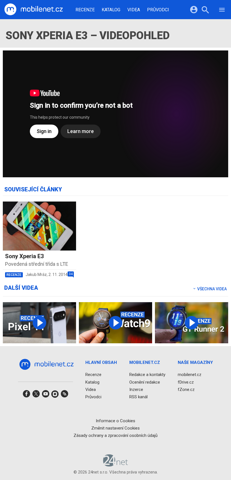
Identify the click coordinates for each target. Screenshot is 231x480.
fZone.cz (186, 389)
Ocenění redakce (144, 382)
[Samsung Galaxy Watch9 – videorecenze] (115, 322)
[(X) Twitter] (36, 395)
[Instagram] (55, 395)
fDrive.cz (186, 382)
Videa (133, 10)
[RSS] (64, 395)
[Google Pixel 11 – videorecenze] (39, 322)
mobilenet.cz (189, 374)
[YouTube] (45, 395)
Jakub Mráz (36, 274)
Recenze (85, 10)
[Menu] (222, 10)
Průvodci (158, 10)
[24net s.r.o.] (115, 464)
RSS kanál (138, 396)
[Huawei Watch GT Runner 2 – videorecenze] (191, 322)
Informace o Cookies (115, 420)
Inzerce (136, 389)
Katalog (111, 10)
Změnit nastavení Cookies (115, 428)
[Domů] (33, 9)
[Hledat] (205, 10)
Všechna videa (211, 289)
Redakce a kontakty (147, 374)
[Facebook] (26, 395)
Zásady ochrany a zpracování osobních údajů (115, 435)
